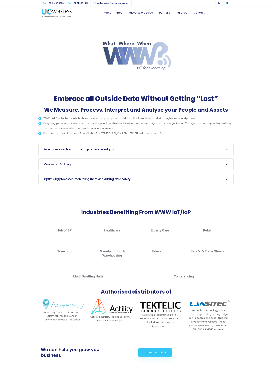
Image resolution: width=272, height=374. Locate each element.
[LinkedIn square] (227, 3)
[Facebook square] (219, 3)
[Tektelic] (160, 305)
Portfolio (164, 12)
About (119, 12)
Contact (199, 12)
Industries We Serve (140, 12)
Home (107, 12)
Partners (182, 12)
